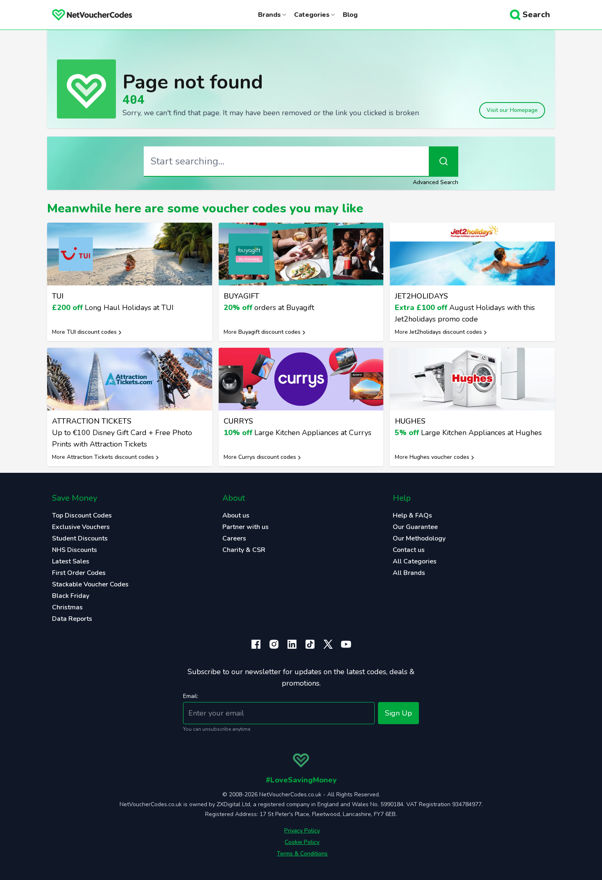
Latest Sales (70, 561)
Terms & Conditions (302, 853)
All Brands (409, 572)
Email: (190, 696)
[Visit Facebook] (256, 644)
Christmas (67, 607)
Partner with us (245, 526)
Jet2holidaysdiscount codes (446, 332)
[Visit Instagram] (274, 644)
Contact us (409, 549)
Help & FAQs (412, 515)
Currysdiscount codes (267, 457)
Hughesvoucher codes (439, 457)
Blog (350, 14)
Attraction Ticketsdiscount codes (110, 457)
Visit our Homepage (512, 110)
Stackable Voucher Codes (90, 584)
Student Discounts (80, 538)
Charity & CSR (243, 549)
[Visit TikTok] (310, 644)
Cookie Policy (302, 842)
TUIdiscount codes (92, 332)
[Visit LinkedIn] (292, 644)
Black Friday (70, 595)
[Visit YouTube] (346, 644)
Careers (234, 538)
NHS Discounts (74, 549)
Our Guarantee (415, 526)
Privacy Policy (302, 830)
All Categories (415, 561)
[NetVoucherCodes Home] (85, 14)
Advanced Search (435, 182)
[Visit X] (328, 644)
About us (235, 515)
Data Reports (72, 618)
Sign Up (398, 713)
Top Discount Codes (82, 515)
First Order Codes (79, 572)
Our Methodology (419, 538)
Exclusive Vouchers (81, 526)
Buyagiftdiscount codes (269, 332)
